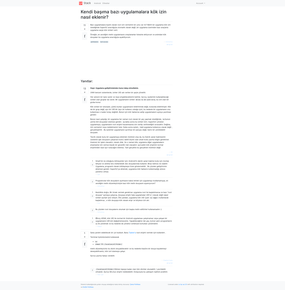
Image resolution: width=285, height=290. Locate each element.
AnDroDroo (169, 42)
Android (97, 3)
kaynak (170, 44)
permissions (94, 42)
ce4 (98, 174)
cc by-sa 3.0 (182, 284)
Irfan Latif (100, 274)
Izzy (98, 203)
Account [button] (200, 3)
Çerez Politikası (135, 284)
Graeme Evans (168, 260)
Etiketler (106, 3)
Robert (99, 226)
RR (172, 152)
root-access (104, 42)
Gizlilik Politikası (88, 287)
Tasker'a (132, 232)
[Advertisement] (131, 61)
